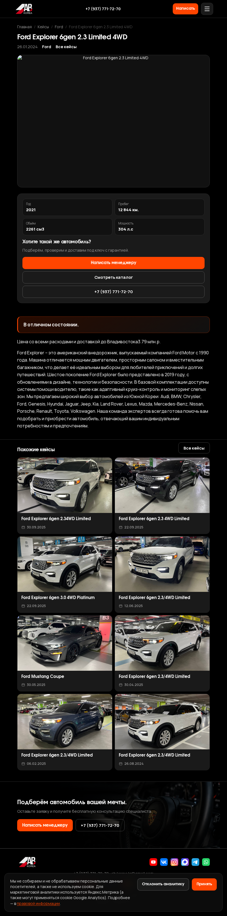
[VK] (164, 862)
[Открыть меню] (207, 9)
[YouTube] (153, 862)
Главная (24, 26)
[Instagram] (174, 862)
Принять (204, 884)
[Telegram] (195, 862)
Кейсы (43, 26)
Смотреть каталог (113, 277)
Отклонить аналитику (163, 884)
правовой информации (38, 903)
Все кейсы (66, 46)
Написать (185, 9)
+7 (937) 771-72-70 (103, 8)
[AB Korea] (24, 8)
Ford (59, 26)
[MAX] (185, 862)
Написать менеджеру (113, 263)
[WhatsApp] (206, 862)
